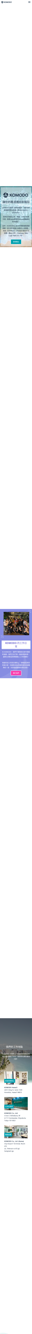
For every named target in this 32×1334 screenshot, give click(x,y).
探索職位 (16, 242)
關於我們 (16, 673)
